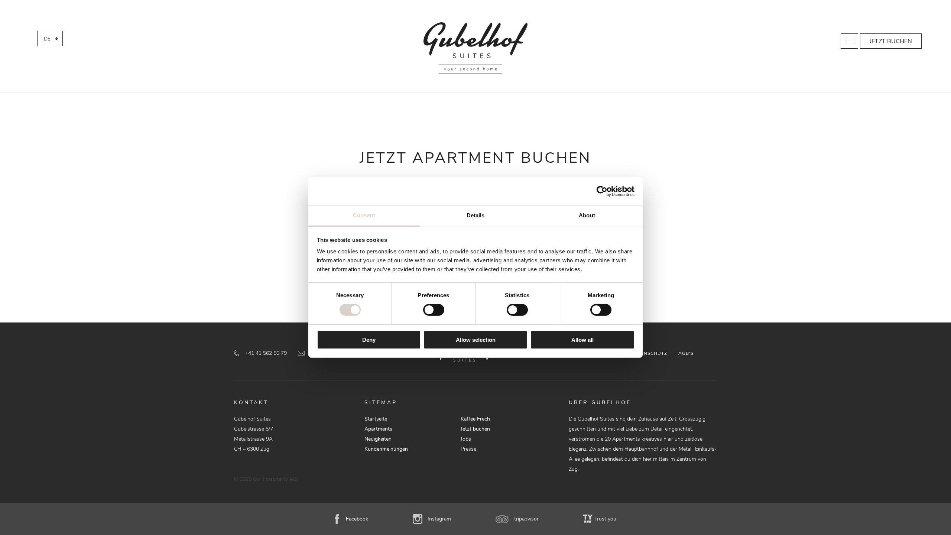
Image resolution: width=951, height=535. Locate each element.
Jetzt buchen (891, 41)
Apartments (378, 428)
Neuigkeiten (378, 438)
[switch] (433, 310)
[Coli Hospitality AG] (475, 48)
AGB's (686, 353)
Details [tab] (476, 215)
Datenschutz (649, 353)
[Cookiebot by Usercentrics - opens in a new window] (601, 191)
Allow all (582, 340)
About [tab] (587, 215)
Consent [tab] (364, 215)
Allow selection (476, 340)
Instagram (439, 518)
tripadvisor (526, 518)
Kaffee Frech (475, 418)
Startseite (375, 418)
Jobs (466, 438)
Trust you (605, 518)
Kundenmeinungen (386, 449)
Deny (369, 340)
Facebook (357, 518)
